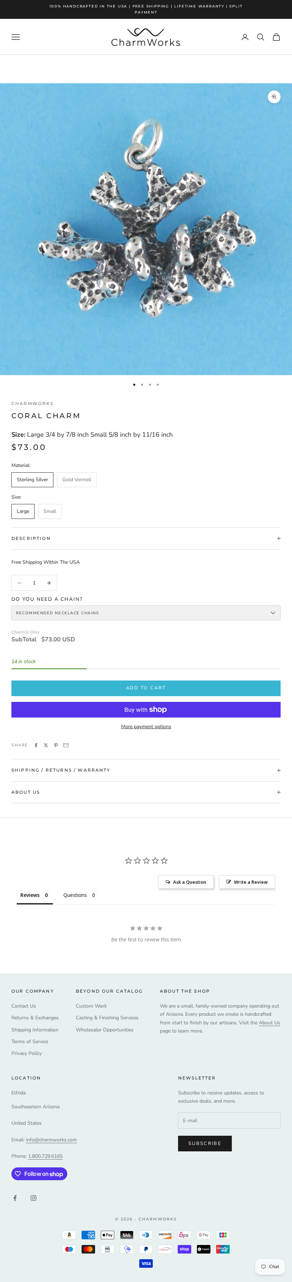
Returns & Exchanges (35, 1017)
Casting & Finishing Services (107, 1017)
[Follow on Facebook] (15, 1198)
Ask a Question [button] (189, 882)
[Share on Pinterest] (56, 745)
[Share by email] (66, 745)
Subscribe (204, 1143)
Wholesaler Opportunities (105, 1029)
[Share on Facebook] (36, 745)
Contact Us (23, 1006)
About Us (269, 1022)
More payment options (146, 726)
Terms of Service (29, 1041)
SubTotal (23, 639)
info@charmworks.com (51, 1139)
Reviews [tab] (30, 895)
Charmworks (32, 403)
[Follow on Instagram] (33, 1198)
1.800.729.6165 (45, 1156)
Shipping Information (34, 1029)
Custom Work (91, 1006)
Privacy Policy (26, 1053)
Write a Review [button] (251, 882)
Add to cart (146, 688)
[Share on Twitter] (46, 745)
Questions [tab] (75, 895)
